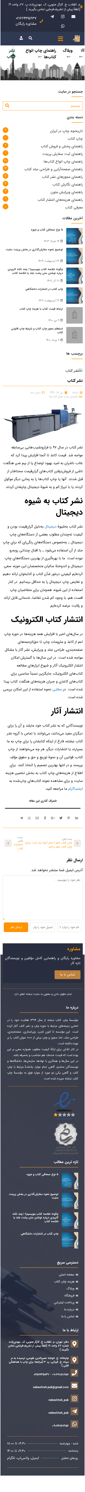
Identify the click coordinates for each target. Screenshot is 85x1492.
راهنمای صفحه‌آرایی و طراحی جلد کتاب (53, 169)
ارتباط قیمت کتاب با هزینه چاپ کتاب (41, 309)
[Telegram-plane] (52, 16)
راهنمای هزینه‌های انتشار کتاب (60, 200)
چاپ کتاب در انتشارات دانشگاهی (44, 289)
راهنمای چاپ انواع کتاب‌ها (63, 161)
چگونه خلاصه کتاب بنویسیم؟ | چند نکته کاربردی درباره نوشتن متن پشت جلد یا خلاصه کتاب (35, 271)
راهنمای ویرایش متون (67, 192)
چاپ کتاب (75, 138)
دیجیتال (51, 526)
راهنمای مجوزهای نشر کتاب (62, 177)
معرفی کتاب (74, 207)
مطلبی (57, 689)
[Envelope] (73, 16)
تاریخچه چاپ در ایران (66, 131)
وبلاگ (68, 50)
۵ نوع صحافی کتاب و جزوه (47, 230)
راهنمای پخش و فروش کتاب (62, 146)
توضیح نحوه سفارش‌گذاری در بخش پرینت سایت (34, 249)
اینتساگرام (75, 789)
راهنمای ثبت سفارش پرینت (62, 154)
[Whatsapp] (62, 26)
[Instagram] (62, 16)
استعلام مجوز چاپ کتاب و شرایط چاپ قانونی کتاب (37, 331)
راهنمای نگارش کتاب (68, 184)
